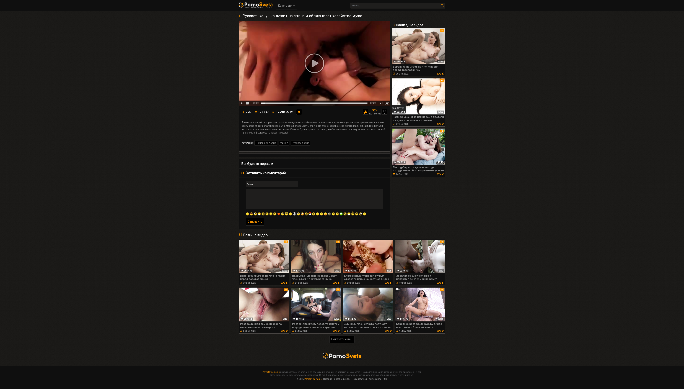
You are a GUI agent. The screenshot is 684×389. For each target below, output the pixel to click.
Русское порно (300, 143)
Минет (284, 143)
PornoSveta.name (271, 372)
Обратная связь (342, 379)
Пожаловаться (359, 379)
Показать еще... (342, 339)
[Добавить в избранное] (299, 112)
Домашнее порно (265, 143)
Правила (327, 379)
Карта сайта (375, 379)
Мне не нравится (384, 112)
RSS (385, 379)
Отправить (255, 221)
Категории (285, 5)
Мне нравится (365, 112)
